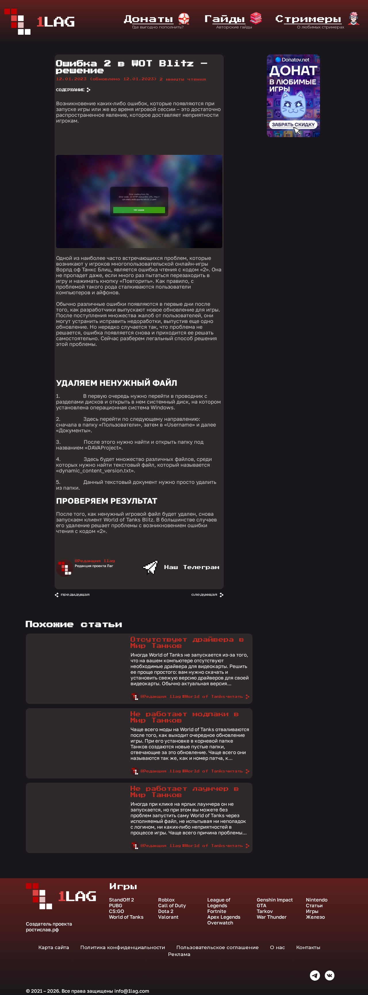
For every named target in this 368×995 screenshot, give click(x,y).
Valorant (168, 917)
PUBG (115, 905)
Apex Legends (223, 917)
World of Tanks (126, 917)
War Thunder (272, 917)
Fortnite (216, 911)
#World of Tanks (203, 696)
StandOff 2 (121, 900)
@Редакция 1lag (95, 561)
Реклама (179, 954)
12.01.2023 (106, 79)
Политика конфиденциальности (122, 947)
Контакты (308, 947)
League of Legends (218, 902)
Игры (312, 911)
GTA (262, 905)
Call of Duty (172, 905)
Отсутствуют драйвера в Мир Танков (187, 643)
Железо (315, 917)
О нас (277, 947)
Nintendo (316, 900)
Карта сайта (53, 947)
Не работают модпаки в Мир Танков (185, 717)
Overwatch (220, 923)
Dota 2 (165, 911)
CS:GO (116, 911)
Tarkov (265, 911)
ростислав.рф (42, 929)
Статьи (314, 905)
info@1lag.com (131, 991)
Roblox (166, 900)
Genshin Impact (275, 900)
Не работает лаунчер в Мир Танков (185, 792)
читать (234, 696)
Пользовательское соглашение (217, 947)
